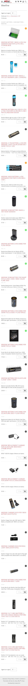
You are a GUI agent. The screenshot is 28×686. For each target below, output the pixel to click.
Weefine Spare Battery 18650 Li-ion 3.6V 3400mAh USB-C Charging (13, 76)
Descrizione (14, 16)
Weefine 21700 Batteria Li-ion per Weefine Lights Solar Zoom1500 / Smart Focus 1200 (13, 144)
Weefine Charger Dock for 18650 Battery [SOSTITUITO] (13, 513)
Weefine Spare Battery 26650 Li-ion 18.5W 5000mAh (13, 211)
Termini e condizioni (20, 678)
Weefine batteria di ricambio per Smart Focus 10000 (13, 345)
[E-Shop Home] (7, 1)
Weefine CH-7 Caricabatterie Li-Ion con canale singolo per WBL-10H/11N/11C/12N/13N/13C (13, 614)
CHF (19, 16)
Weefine (3, 24)
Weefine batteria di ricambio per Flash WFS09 (13, 244)
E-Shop (3, 22)
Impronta (5, 678)
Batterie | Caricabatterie (15, 22)
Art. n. (8, 16)
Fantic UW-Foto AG (10, 681)
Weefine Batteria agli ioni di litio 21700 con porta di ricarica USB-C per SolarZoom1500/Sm (14, 111)
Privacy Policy (11, 678)
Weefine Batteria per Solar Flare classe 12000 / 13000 (13, 379)
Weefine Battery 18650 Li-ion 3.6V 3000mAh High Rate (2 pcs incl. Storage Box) (13, 43)
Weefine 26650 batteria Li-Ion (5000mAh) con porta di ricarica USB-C (13, 178)
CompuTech (17, 683)
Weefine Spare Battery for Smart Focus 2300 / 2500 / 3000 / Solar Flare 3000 (13, 278)
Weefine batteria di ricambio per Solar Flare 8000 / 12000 (13, 580)
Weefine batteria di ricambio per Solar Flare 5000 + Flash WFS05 (13, 412)
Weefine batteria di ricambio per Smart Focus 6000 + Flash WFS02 (13, 312)
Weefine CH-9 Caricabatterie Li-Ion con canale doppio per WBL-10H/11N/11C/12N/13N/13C (13, 648)
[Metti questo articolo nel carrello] (25, 54)
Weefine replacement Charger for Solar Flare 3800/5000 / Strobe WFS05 (13, 446)
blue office (18, 681)
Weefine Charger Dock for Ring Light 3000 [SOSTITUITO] (13, 547)
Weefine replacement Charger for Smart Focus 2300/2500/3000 (13, 479)
